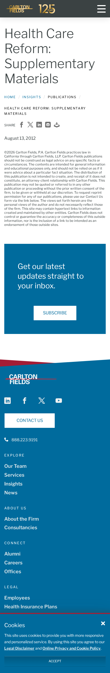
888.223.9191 (24, 439)
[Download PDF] (57, 125)
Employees (17, 598)
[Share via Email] (48, 125)
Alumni (12, 554)
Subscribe (55, 312)
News (10, 492)
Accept (55, 661)
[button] (103, 623)
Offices (12, 571)
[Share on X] (30, 125)
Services (14, 475)
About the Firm (21, 519)
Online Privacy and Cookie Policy (71, 648)
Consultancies (20, 527)
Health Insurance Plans (30, 606)
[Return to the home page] (31, 9)
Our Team (15, 466)
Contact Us (30, 420)
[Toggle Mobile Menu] (101, 9)
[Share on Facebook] (21, 125)
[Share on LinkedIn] (39, 125)
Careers (13, 562)
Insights (31, 97)
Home (10, 97)
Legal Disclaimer (19, 648)
